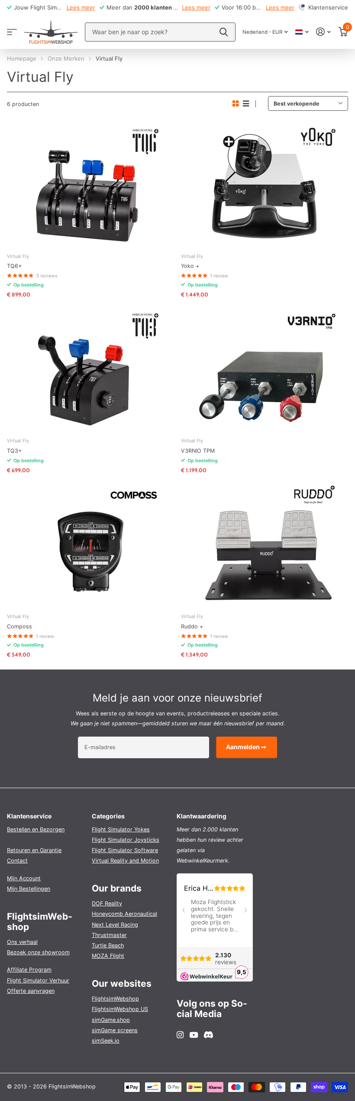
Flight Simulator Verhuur (38, 980)
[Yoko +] (264, 184)
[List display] (246, 104)
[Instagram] (180, 1034)
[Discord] (208, 1034)
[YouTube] (194, 1035)
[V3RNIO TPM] (264, 368)
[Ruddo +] (264, 544)
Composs (19, 626)
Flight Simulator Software (125, 850)
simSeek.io (105, 1040)
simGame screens (115, 1030)
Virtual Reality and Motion (125, 860)
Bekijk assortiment (12, 31)
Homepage (21, 58)
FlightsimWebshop (115, 998)
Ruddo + (192, 626)
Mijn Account (24, 878)
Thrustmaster (109, 935)
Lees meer (81, 7)
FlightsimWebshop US (120, 1009)
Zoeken (224, 32)
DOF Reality (107, 903)
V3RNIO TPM (198, 450)
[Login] (323, 32)
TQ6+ (14, 266)
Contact (17, 860)
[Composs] (90, 544)
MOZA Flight (108, 956)
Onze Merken (66, 58)
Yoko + (190, 266)
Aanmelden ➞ (247, 746)
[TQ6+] (90, 184)
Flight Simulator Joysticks (125, 840)
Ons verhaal (22, 942)
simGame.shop (111, 1020)
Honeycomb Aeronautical (124, 914)
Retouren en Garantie (34, 850)
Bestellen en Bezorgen (36, 829)
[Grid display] (235, 104)
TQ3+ (14, 450)
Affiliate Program (29, 969)
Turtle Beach (108, 945)
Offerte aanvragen (31, 991)
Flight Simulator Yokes (121, 829)
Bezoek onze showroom (38, 952)
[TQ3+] (90, 368)
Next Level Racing (115, 924)
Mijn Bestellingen (28, 888)
